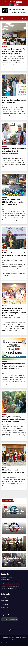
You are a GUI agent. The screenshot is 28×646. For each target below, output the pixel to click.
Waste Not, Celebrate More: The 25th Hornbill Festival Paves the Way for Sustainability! (12, 202)
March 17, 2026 (8, 105)
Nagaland (5, 46)
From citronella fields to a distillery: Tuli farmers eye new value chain (13, 560)
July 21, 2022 (7, 424)
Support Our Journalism (10, 619)
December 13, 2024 (9, 207)
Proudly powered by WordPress (8, 637)
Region (5, 523)
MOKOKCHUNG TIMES (19, 56)
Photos (4, 467)
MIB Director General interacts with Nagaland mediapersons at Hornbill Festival (14, 255)
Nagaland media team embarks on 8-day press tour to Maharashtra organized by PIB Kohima (13, 366)
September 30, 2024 (9, 371)
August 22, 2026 (8, 56)
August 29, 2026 (9, 513)
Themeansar (13, 639)
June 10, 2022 (7, 475)
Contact (7, 642)
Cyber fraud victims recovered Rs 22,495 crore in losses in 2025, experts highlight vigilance (13, 51)
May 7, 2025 (7, 156)
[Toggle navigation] (25, 18)
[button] (22, 18)
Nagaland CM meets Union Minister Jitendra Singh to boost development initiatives (14, 151)
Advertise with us (5, 607)
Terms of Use (4, 600)
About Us (3, 597)
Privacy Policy (5, 604)
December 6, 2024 (8, 260)
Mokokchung (6, 555)
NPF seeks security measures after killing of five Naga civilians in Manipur (14, 527)
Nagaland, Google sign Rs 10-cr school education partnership (13, 543)
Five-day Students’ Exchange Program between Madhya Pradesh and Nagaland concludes (14, 419)
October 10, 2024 (8, 317)
